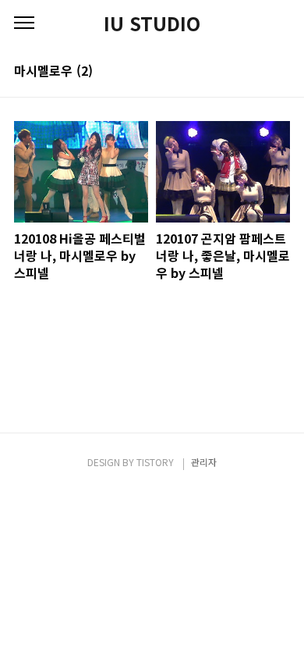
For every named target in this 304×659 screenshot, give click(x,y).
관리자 (204, 461)
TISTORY (155, 461)
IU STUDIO (152, 23)
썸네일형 (258, 71)
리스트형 (280, 71)
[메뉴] (24, 23)
